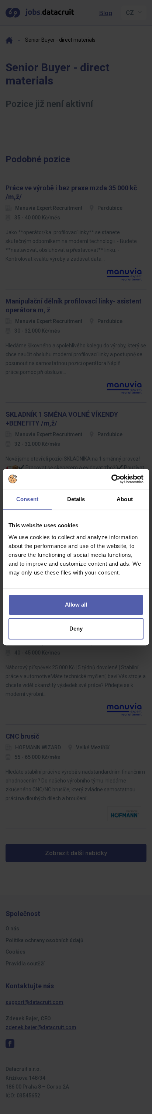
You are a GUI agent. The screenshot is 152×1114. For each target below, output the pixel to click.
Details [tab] (76, 499)
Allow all (76, 604)
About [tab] (125, 499)
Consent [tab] (27, 499)
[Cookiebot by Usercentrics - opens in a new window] (111, 479)
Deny (76, 628)
